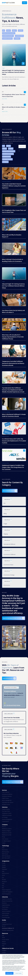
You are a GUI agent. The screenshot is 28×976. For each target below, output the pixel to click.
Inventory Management (7, 819)
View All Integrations (6, 893)
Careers (3, 843)
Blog (3, 935)
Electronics (4, 903)
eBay (3, 871)
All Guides (4, 922)
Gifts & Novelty (5, 915)
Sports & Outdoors (6, 911)
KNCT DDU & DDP (6, 858)
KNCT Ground (5, 854)
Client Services (5, 839)
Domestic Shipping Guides (8, 930)
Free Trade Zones (6, 811)
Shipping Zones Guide (7, 924)
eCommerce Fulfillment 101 (8, 928)
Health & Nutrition (6, 905)
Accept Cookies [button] (9, 973)
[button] (24, 2)
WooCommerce (5, 873)
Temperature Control (6, 813)
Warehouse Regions (6, 830)
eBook (3, 937)
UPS (3, 885)
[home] (8, 3)
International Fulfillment (7, 794)
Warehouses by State (6, 834)
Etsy (3, 877)
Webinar (4, 941)
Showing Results (21, 149)
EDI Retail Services (6, 804)
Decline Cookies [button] (18, 973)
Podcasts (4, 943)
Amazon (4, 865)
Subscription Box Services (7, 802)
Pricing (3, 837)
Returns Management (6, 800)
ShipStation (4, 869)
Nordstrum (4, 881)
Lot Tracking (4, 817)
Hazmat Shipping (6, 809)
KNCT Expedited (5, 851)
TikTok (3, 875)
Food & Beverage (6, 917)
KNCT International (6, 856)
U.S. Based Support (6, 841)
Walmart (4, 867)
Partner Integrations (6, 889)
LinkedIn (4, 952)
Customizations (5, 821)
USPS (3, 883)
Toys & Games (5, 907)
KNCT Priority (5, 849)
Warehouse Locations (7, 828)
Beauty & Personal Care (7, 901)
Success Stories (5, 939)
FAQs (3, 945)
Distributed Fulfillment (7, 796)
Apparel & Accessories (7, 899)
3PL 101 (4, 926)
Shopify (3, 863)
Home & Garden (5, 913)
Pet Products (5, 909)
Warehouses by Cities (6, 832)
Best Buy (4, 879)
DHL (3, 887)
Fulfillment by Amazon (7, 815)
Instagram (4, 950)
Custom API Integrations (7, 891)
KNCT (3, 847)
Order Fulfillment (5, 792)
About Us (4, 826)
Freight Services (5, 798)
